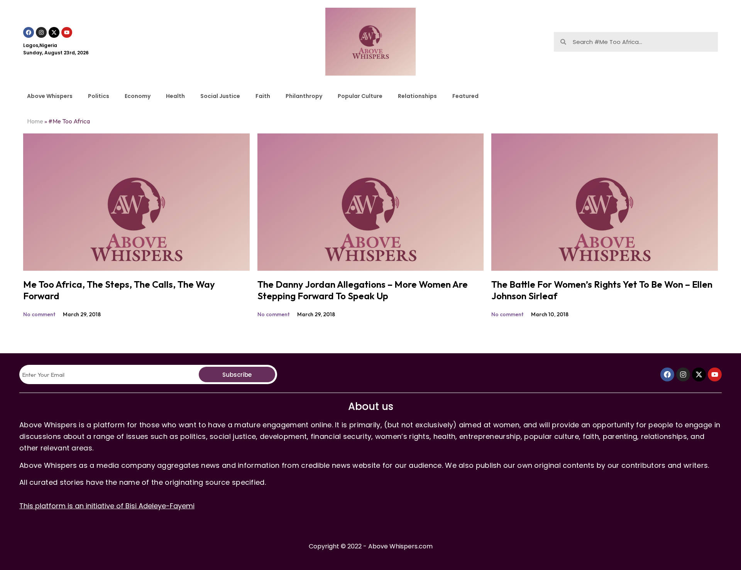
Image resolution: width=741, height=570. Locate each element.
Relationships (417, 96)
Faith (262, 96)
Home (35, 121)
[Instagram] (41, 32)
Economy (138, 96)
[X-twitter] (54, 32)
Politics (98, 96)
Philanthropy (304, 96)
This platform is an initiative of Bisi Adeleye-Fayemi (107, 506)
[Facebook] (28, 32)
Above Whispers (50, 96)
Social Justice (220, 96)
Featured (465, 96)
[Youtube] (66, 32)
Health (175, 96)
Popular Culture (360, 96)
